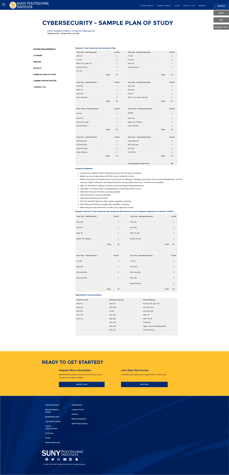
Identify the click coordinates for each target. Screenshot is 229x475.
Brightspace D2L (52, 417)
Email (47, 438)
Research (202, 6)
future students (146, 6)
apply (221, 13)
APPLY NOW (144, 384)
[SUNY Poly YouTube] (63, 458)
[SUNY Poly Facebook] (46, 458)
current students (164, 6)
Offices (75, 414)
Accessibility (77, 405)
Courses (38, 55)
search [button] (221, 6)
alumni (177, 6)
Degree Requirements (45, 49)
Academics (58, 31)
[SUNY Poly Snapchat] (75, 458)
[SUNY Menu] (3, 4)
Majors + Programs (73, 31)
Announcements (52, 405)
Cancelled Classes (53, 421)
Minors (37, 62)
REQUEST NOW (81, 384)
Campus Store (78, 410)
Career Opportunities (45, 81)
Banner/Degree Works (52, 411)
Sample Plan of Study (45, 74)
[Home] (29, 5)
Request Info (221, 27)
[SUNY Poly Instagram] (57, 458)
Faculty (38, 68)
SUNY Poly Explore (79, 423)
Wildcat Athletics (79, 419)
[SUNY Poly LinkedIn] (69, 458)
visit (221, 20)
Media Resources (52, 442)
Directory (49, 433)
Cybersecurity (88, 31)
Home (49, 31)
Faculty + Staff (189, 6)
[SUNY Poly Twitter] (51, 458)
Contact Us (40, 87)
